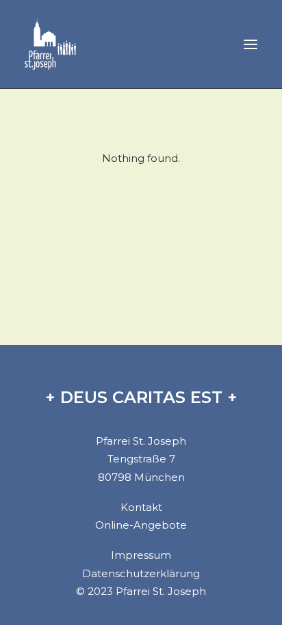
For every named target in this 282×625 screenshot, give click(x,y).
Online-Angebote (141, 524)
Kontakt (141, 507)
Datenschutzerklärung (141, 573)
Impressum (141, 554)
